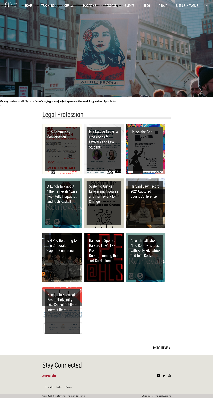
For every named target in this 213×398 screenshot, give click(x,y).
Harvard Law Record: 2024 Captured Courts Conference (145, 191)
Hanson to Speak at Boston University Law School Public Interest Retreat (61, 301)
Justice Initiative (187, 5)
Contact (59, 387)
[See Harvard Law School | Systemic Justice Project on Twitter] (164, 376)
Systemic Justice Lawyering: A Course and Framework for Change (103, 193)
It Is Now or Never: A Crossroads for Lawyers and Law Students (103, 139)
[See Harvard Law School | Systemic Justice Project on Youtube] (169, 376)
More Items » (162, 347)
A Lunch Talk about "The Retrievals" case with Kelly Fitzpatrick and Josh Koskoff (62, 193)
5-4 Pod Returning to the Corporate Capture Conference (62, 245)
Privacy (68, 387)
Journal (68, 5)
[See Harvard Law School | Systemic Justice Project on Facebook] (158, 376)
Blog (146, 5)
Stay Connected (62, 364)
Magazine (89, 5)
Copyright (49, 387)
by (156, 395)
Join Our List (49, 375)
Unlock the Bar (141, 132)
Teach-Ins (47, 5)
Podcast (110, 5)
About (163, 5)
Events (129, 5)
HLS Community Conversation (58, 134)
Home (28, 5)
